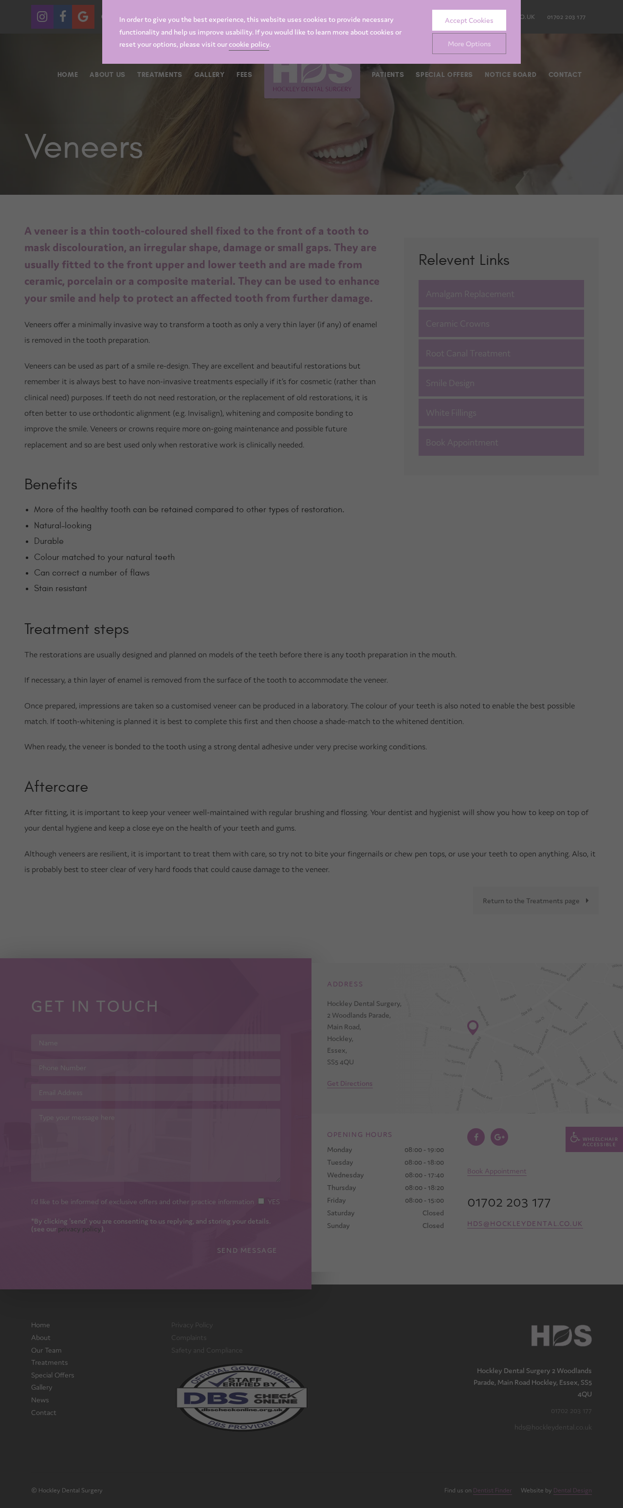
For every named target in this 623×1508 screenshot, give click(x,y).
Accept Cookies (469, 20)
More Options (469, 43)
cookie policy (249, 44)
